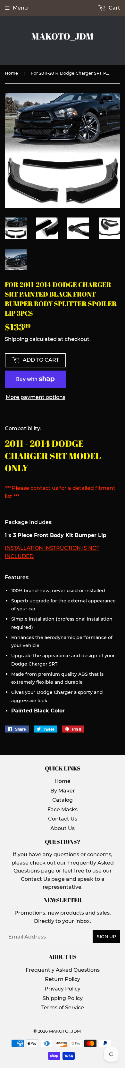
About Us (62, 828)
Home (11, 73)
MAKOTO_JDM (62, 36)
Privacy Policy (62, 989)
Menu (20, 8)
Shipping (16, 339)
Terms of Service (62, 1008)
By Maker (62, 791)
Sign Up (106, 936)
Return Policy (62, 979)
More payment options (35, 397)
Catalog (62, 800)
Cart (113, 8)
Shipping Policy (63, 998)
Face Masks (62, 810)
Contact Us (62, 819)
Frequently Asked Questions (63, 970)
